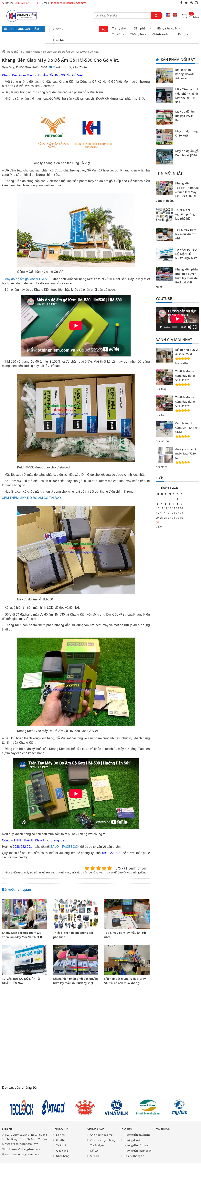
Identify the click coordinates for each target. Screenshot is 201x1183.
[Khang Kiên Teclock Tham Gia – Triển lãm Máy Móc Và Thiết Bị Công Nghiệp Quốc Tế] (24, 914)
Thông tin (137, 34)
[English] (168, 15)
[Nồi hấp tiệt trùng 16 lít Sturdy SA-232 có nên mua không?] (127, 960)
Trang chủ (119, 28)
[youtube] (191, 2)
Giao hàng (62, 1150)
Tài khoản (62, 1145)
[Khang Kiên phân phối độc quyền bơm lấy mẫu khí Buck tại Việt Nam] (76, 960)
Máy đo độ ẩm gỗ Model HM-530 (27, 279)
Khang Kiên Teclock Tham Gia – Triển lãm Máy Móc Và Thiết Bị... (23, 935)
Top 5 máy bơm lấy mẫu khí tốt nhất (125, 935)
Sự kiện (73, 67)
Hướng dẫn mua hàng (137, 1134)
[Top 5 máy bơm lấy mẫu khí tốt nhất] (127, 914)
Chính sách (160, 34)
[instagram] (196, 2)
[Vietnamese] (175, 15)
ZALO (54, 846)
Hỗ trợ (181, 34)
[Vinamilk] (116, 1107)
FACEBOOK (70, 846)
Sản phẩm (141, 28)
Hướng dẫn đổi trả (135, 1140)
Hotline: (17, 3)
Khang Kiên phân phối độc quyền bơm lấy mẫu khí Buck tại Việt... (75, 981)
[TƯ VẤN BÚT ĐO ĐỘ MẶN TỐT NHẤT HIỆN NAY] (24, 960)
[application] (177, 319)
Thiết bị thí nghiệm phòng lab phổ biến (73, 935)
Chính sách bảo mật (101, 1134)
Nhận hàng (62, 1156)
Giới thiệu (61, 1140)
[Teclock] (22, 1107)
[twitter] (186, 2)
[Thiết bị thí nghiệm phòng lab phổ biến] (76, 914)
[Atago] (53, 1107)
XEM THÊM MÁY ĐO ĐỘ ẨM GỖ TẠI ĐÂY (31, 497)
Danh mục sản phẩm (23, 29)
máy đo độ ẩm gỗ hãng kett (87, 872)
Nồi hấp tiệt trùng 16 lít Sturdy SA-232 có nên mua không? (125, 981)
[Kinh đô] (85, 1107)
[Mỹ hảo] (180, 1107)
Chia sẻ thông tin (134, 1156)
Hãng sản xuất (167, 28)
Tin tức (117, 34)
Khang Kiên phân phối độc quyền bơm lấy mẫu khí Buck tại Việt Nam (177, 278)
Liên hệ (58, 40)
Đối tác (94, 1150)
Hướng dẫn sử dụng (136, 1145)
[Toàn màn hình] (195, 327)
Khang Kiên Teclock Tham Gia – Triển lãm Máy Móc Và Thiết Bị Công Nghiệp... (177, 192)
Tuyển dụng (97, 1145)
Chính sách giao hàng (102, 1140)
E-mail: (63, 3)
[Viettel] (148, 1107)
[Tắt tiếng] (189, 327)
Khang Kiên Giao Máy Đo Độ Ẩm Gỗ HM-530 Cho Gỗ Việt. (37, 872)
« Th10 (160, 527)
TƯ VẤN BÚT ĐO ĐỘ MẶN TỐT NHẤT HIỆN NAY (22, 981)
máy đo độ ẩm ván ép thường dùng (125, 872)
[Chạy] (161, 327)
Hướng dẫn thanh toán (138, 1150)
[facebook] (181, 2)
